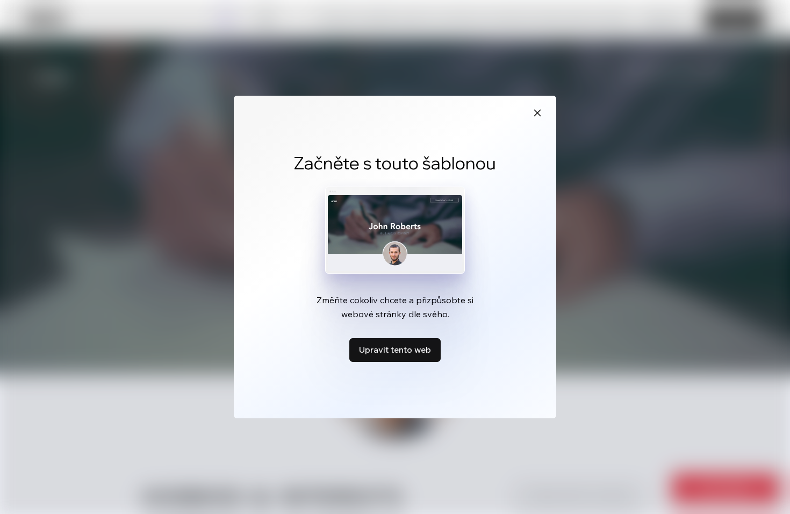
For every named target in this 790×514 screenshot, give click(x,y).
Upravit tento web (395, 349)
